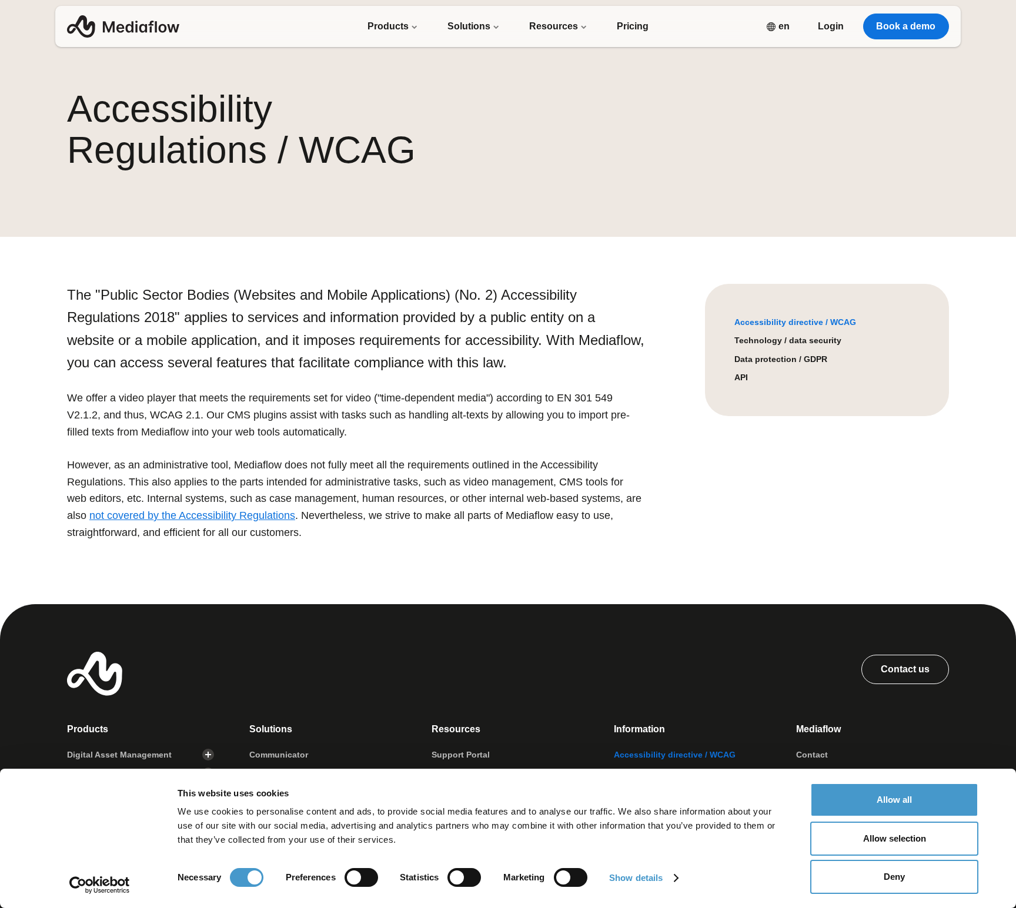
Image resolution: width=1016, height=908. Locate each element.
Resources (554, 26)
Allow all (894, 800)
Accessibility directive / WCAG (795, 322)
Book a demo (905, 26)
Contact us (905, 669)
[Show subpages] (208, 754)
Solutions (470, 26)
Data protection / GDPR (780, 359)
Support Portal (461, 754)
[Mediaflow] (123, 26)
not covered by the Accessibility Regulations (192, 515)
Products (389, 26)
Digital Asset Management (119, 754)
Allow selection (894, 838)
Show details (636, 878)
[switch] (361, 877)
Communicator (278, 754)
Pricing (633, 26)
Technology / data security (787, 340)
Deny (894, 877)
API (741, 377)
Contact (812, 754)
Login (831, 26)
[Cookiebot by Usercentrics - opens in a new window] (99, 885)
